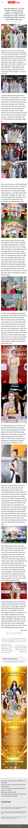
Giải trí (21, 638)
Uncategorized (10, 641)
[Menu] (2, 2)
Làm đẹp (9, 640)
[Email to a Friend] (15, 633)
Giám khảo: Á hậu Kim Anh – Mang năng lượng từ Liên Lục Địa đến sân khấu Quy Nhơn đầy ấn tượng (13, 817)
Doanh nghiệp (16, 638)
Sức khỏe (24, 640)
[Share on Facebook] (10, 633)
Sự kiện (20, 640)
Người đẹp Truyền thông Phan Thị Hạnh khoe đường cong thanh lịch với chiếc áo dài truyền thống (7, 648)
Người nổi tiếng (14, 640)
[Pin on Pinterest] (18, 633)
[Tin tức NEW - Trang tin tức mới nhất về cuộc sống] (14, 2)
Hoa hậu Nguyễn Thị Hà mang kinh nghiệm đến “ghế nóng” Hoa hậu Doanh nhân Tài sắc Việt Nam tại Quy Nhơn (14, 808)
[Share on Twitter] (12, 633)
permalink (23, 641)
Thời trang (4, 641)
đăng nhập (11, 661)
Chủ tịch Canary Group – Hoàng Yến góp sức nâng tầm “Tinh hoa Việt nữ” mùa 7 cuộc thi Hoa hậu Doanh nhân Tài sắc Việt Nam (13, 812)
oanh (19, 21)
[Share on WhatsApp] (7, 633)
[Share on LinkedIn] (20, 633)
